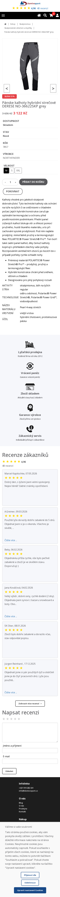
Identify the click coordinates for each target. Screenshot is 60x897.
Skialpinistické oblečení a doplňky (18, 28)
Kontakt (22, 811)
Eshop (12, 24)
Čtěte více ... (11, 540)
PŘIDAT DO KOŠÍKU (33, 181)
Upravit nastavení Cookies (30, 890)
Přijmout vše (30, 875)
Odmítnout (30, 882)
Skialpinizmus (24, 24)
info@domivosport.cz (28, 790)
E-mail (6, 756)
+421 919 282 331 (26, 788)
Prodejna (23, 808)
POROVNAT (12, 191)
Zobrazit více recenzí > (30, 703)
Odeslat (9, 771)
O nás (21, 805)
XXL (18, 170)
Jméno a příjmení (12, 745)
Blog (21, 802)
